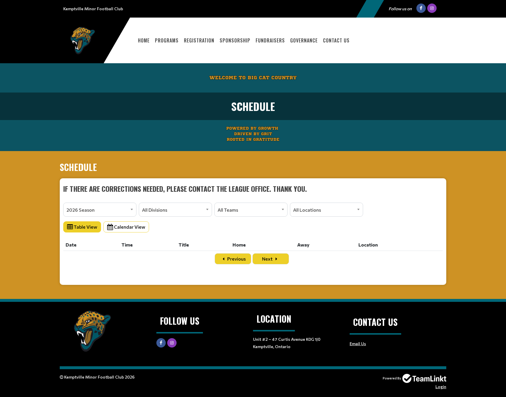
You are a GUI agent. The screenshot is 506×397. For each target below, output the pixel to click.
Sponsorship (235, 40)
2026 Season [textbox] (80, 210)
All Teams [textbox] (228, 210)
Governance (304, 40)
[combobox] (99, 210)
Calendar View (129, 227)
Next (267, 258)
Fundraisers (270, 40)
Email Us (358, 343)
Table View (85, 227)
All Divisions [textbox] (154, 210)
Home (144, 40)
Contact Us (336, 40)
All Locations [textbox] (307, 210)
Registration (199, 40)
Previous (236, 258)
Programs (167, 40)
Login (440, 386)
